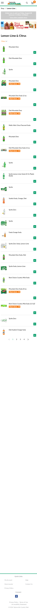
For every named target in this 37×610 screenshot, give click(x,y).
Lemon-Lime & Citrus (14, 8)
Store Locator (8, 584)
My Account (8, 580)
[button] (18, 25)
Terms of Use (24, 602)
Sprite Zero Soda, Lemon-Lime (19, 244)
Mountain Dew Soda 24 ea (17, 289)
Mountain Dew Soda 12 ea (17, 95)
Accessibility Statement (19, 604)
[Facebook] (16, 597)
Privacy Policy (8, 588)
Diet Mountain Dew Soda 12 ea (19, 148)
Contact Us (29, 584)
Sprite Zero (12, 210)
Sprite (11, 69)
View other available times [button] (18, 17)
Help (26, 580)
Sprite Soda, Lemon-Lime (17, 266)
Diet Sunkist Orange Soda (17, 330)
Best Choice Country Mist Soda (19, 277)
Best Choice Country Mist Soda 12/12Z (22, 304)
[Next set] (28, 339)
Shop (2, 8)
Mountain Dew (14, 47)
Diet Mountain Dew (15, 58)
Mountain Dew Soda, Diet (17, 255)
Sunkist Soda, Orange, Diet (17, 198)
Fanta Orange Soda (15, 232)
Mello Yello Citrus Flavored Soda (19, 125)
